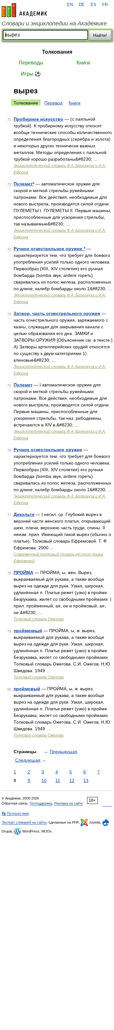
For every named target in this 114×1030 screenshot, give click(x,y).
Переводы (31, 62)
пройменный (28, 630)
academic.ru (24, 10)
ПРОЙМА (23, 572)
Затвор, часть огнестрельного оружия (57, 313)
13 (85, 780)
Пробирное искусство (38, 119)
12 (71, 780)
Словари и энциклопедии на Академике (54, 23)
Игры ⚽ (31, 74)
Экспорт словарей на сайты (24, 822)
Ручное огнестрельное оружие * (49, 248)
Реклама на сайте (68, 803)
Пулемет (23, 384)
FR (105, 5)
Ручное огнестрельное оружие (48, 449)
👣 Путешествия (15, 813)
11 (57, 780)
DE (82, 5)
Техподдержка (40, 803)
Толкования (57, 52)
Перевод (53, 102)
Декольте (24, 514)
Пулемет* (24, 183)
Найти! (100, 35)
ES (93, 5)
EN (70, 5)
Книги (83, 62)
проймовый (27, 688)
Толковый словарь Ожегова (39, 619)
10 (44, 780)
